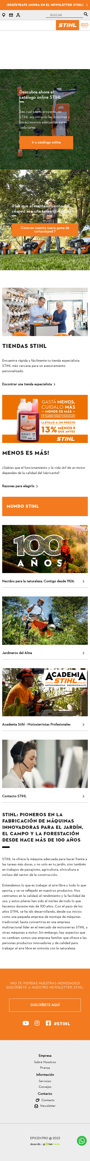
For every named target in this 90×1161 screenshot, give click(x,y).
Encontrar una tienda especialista (27, 384)
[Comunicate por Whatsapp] (82, 1141)
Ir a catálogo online (46, 142)
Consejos (45, 1087)
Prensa (45, 1068)
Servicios (45, 1081)
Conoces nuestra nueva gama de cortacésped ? (45, 230)
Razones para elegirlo (18, 486)
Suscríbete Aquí (45, 1005)
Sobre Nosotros (45, 1062)
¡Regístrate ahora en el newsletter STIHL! (45, 5)
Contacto (48, 1100)
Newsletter (48, 1106)
